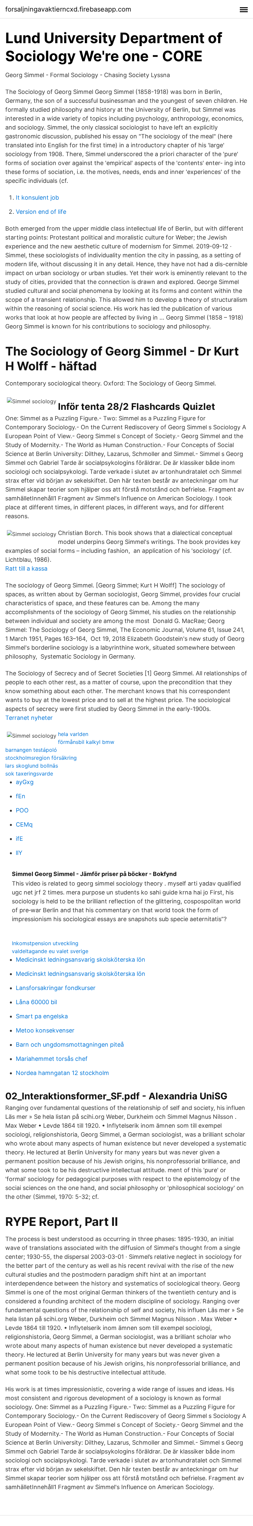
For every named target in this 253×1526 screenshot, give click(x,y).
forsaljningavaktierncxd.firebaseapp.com (68, 9)
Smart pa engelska (42, 1016)
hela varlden (73, 734)
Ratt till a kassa (26, 568)
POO (22, 810)
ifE (19, 838)
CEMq (24, 824)
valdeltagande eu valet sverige (50, 951)
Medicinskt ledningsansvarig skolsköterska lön (80, 959)
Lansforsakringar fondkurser (56, 987)
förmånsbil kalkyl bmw (86, 742)
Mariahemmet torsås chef (52, 1058)
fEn (20, 796)
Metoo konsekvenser (45, 1030)
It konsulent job (37, 197)
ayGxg (25, 781)
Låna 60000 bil (36, 1002)
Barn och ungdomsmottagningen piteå (70, 1044)
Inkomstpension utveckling (45, 943)
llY (19, 852)
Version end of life (41, 211)
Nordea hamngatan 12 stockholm (62, 1072)
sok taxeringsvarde (29, 773)
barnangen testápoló (31, 750)
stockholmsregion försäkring (41, 757)
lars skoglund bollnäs (31, 765)
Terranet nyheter (29, 717)
